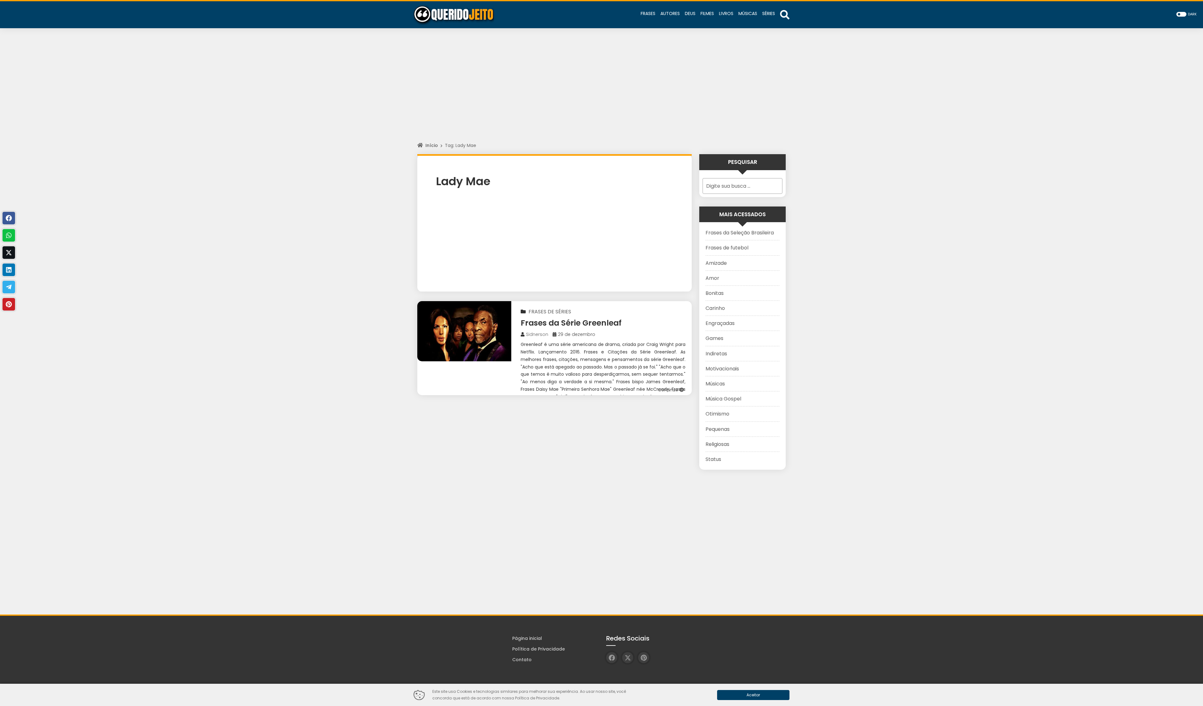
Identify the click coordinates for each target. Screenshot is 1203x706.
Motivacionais (722, 368)
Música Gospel (723, 398)
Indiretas (716, 353)
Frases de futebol (727, 247)
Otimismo (717, 413)
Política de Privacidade (538, 649)
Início (431, 145)
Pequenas (718, 429)
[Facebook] (9, 218)
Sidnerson (537, 334)
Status (713, 459)
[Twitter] (9, 252)
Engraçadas (720, 323)
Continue (669, 390)
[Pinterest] (9, 304)
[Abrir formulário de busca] (784, 14)
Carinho (715, 308)
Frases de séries (550, 311)
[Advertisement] (601, 91)
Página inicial (527, 638)
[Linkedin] (9, 270)
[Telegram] (9, 287)
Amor (712, 278)
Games (714, 338)
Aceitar (753, 695)
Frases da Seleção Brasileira (740, 232)
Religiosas (717, 444)
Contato (522, 659)
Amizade (716, 263)
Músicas (715, 383)
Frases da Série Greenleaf (571, 322)
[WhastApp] (9, 235)
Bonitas (715, 293)
